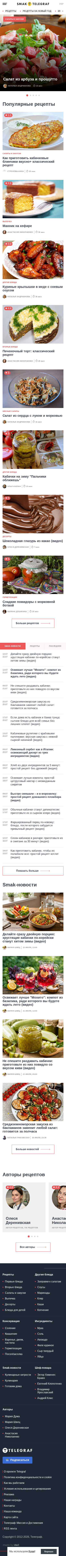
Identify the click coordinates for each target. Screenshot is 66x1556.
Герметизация (10, 597)
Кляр (40, 1298)
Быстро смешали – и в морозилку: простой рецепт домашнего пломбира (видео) (36, 797)
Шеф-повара (43, 1367)
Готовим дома (13, 1386)
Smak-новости (12, 1367)
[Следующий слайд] (63, 11)
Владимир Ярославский (45, 1391)
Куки (31, 1551)
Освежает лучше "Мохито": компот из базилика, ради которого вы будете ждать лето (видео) (33, 1001)
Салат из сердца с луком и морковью (32, 415)
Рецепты (10, 11)
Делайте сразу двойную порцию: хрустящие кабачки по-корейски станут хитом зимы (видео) (29, 937)
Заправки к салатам (49, 1281)
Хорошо (48, 1551)
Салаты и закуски (14, 19)
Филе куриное (45, 1345)
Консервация (11, 1321)
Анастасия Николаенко (20, 232)
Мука (40, 1328)
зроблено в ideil (11, 1545)
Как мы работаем (14, 1483)
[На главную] (33, 4)
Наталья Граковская (18, 1138)
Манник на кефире (17, 226)
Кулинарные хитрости (18, 1374)
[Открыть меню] (5, 4)
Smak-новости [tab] (12, 646)
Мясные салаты (11, 411)
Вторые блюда (10, 347)
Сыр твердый (45, 1351)
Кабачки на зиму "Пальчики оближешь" (24, 478)
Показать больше (27, 870)
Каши (40, 1304)
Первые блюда (14, 1281)
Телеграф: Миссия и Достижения (23, 1523)
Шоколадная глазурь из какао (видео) (33, 541)
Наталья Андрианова (19, 86)
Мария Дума (12, 1416)
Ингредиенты (43, 1321)
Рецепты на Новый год (37, 11)
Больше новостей (27, 1149)
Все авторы (27, 1247)
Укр (61, 4)
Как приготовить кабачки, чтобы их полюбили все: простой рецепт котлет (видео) (35, 854)
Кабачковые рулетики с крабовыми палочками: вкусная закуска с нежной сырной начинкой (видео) (34, 737)
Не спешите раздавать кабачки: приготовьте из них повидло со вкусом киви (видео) (28, 1064)
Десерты (7, 537)
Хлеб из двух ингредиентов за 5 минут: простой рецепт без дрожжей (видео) (35, 767)
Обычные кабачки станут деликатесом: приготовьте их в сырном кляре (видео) (35, 811)
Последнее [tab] (55, 646)
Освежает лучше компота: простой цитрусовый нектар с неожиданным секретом (33, 781)
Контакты (9, 1505)
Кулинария (11, 1380)
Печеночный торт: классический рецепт (28, 352)
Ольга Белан (14, 486)
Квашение (11, 1333)
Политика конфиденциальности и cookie (28, 1477)
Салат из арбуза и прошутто (30, 79)
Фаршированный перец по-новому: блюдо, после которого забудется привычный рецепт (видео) (32, 825)
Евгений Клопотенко (49, 1383)
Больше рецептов (27, 623)
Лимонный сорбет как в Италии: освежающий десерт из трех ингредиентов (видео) (32, 753)
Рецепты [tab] (35, 646)
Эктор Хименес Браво (46, 1376)
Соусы (41, 1287)
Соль (40, 1333)
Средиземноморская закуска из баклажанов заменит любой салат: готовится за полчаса (30, 1127)
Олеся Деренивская (18, 547)
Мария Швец (13, 947)
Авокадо (42, 1339)
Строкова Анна (15, 171)
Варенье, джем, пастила (14, 1341)
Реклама (9, 1494)
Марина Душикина (17, 611)
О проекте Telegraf (15, 1471)
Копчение (43, 1310)
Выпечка (7, 221)
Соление (10, 1328)
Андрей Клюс (45, 1398)
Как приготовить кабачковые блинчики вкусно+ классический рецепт (28, 161)
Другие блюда (10, 282)
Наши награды (12, 1500)
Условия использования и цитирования (27, 1488)
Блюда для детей (15, 1310)
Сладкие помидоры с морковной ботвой (29, 603)
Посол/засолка (13, 1354)
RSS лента (10, 1528)
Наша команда (12, 1511)
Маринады (43, 1292)
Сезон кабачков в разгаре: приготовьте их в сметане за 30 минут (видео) (37, 840)
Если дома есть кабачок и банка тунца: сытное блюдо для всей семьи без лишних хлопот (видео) (35, 721)
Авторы (8, 1409)
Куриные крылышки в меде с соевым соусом (33, 288)
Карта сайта (11, 1517)
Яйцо (40, 1356)
